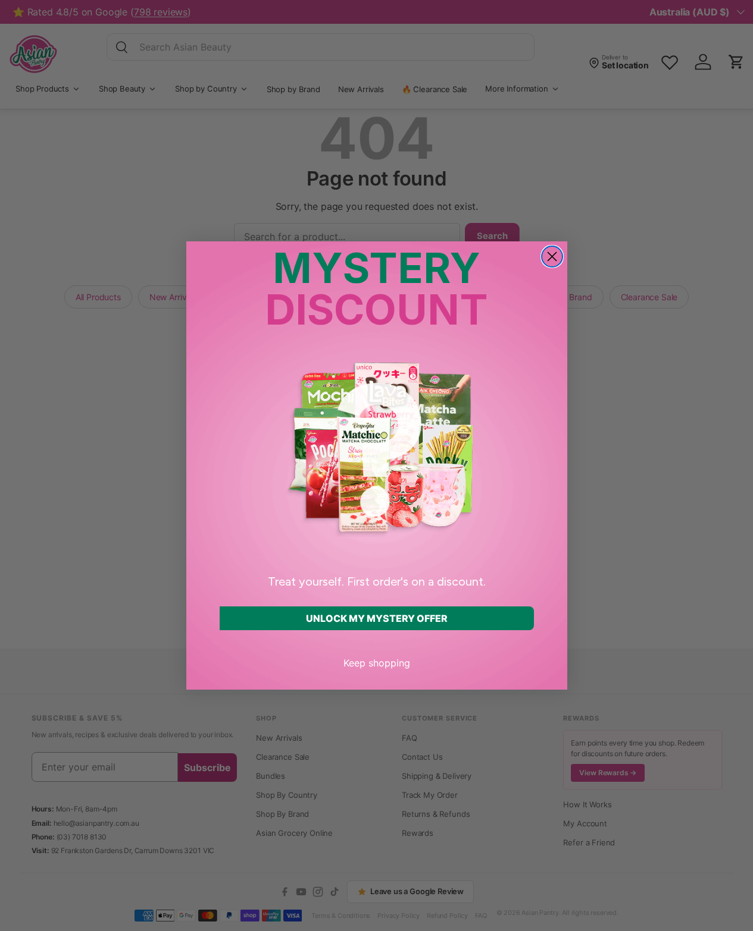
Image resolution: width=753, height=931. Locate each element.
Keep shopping (376, 663)
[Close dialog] (552, 256)
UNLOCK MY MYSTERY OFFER (377, 618)
